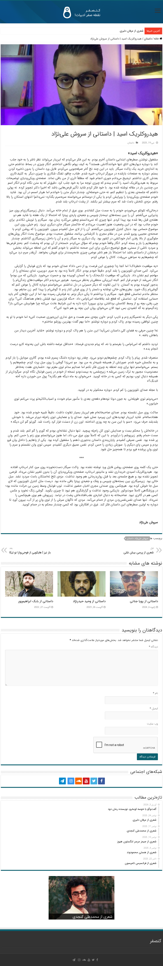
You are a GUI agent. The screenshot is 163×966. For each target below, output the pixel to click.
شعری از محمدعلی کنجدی (92, 917)
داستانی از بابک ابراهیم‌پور (35, 601)
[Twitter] (93, 781)
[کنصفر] (81, 12)
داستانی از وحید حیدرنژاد (89, 601)
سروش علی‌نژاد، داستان (137, 538)
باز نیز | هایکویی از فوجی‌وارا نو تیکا (30, 550)
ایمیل (154, 708)
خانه (157, 38)
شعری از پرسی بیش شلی (139, 550)
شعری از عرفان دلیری (131, 31)
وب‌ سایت (152, 724)
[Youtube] (86, 781)
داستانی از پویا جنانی (144, 601)
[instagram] (70, 781)
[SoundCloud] (78, 781)
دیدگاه (153, 647)
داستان (148, 38)
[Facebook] (101, 781)
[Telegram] (62, 781)
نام (155, 693)
